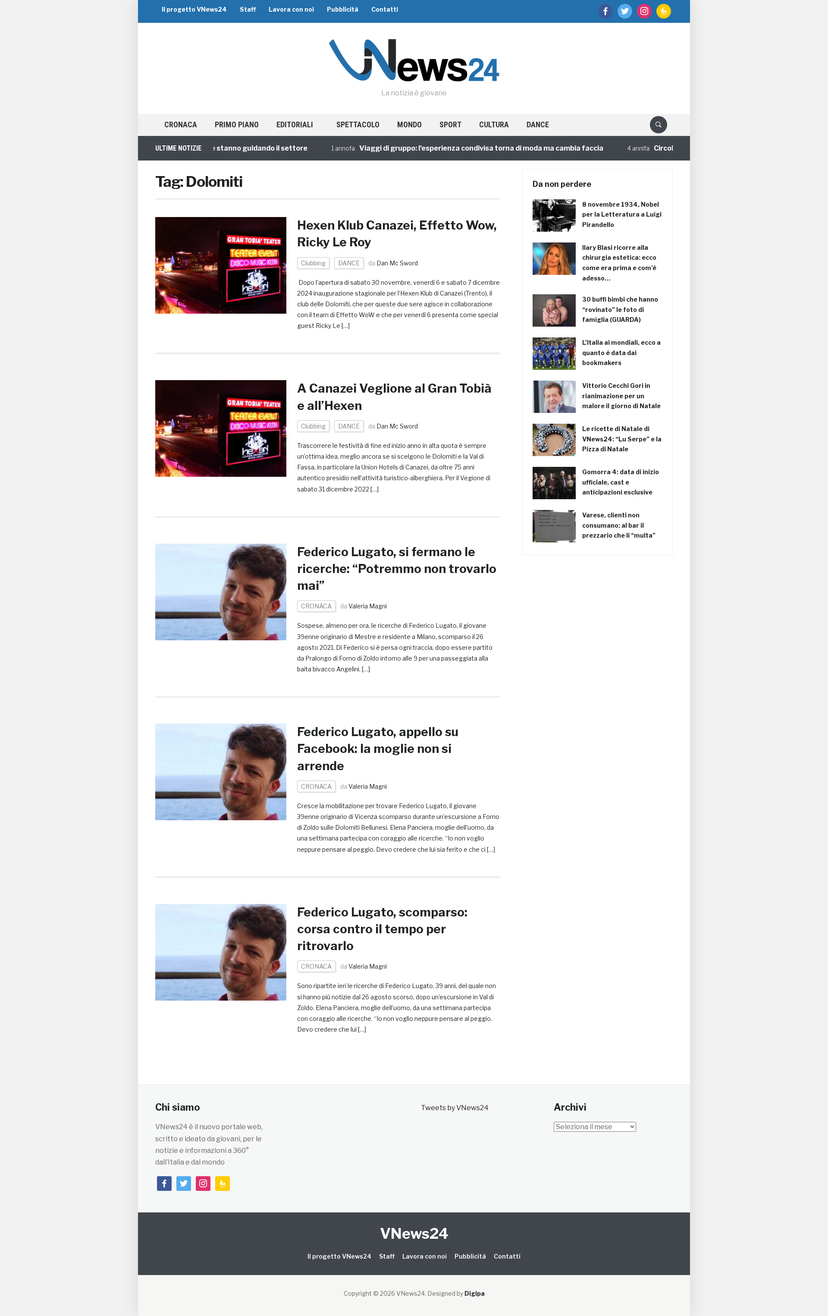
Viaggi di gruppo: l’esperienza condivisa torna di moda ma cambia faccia (457, 148)
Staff (248, 9)
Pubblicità (342, 9)
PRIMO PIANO (237, 124)
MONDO (409, 124)
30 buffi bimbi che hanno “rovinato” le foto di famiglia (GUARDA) (620, 310)
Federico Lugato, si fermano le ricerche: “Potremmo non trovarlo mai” (396, 569)
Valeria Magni (367, 606)
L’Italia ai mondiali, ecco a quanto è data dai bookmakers (621, 353)
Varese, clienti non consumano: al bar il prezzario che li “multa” (619, 525)
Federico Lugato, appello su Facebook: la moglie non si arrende (377, 748)
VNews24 (414, 1233)
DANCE (538, 124)
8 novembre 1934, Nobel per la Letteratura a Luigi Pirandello (622, 215)
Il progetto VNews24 (194, 9)
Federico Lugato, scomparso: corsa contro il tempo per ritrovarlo (382, 929)
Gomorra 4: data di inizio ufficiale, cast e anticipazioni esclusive (620, 482)
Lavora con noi (291, 9)
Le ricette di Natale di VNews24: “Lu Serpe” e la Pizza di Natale (622, 439)
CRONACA (180, 124)
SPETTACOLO (358, 124)
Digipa (474, 1293)
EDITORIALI (294, 124)
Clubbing (313, 263)
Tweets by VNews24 (455, 1108)
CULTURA (494, 124)
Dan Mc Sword (397, 263)
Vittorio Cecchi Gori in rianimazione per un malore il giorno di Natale (621, 396)
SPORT (450, 124)
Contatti (384, 9)
